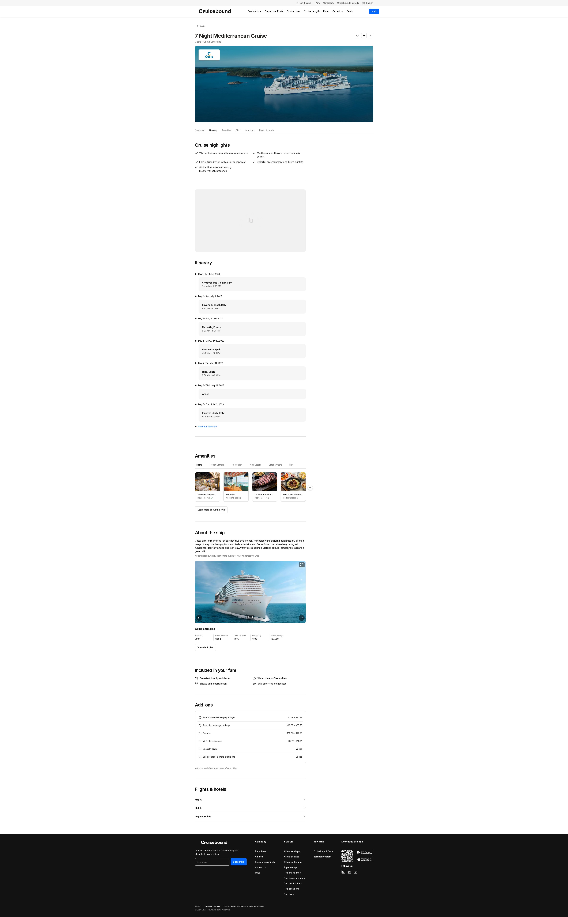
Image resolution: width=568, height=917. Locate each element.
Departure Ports (274, 11)
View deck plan (206, 647)
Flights (198, 799)
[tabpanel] (250, 487)
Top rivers (289, 894)
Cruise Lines (293, 11)
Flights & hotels (266, 130)
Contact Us (261, 867)
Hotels (198, 808)
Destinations (254, 11)
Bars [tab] (291, 464)
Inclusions (250, 130)
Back (202, 26)
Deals (349, 11)
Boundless (260, 851)
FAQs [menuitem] (317, 3)
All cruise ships (292, 851)
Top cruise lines (292, 872)
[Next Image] (302, 618)
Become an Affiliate (265, 862)
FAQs (257, 872)
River (326, 11)
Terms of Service (213, 906)
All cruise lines (291, 856)
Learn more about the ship (211, 509)
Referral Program (322, 856)
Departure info (203, 816)
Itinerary (213, 130)
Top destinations (293, 883)
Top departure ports (294, 878)
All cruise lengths (293, 862)
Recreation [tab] (237, 464)
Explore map (290, 867)
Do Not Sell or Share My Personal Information (244, 906)
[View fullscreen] (302, 564)
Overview (199, 130)
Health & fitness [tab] (217, 464)
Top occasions (291, 888)
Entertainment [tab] (275, 464)
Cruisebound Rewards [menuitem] (348, 3)
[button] (357, 35)
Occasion (337, 11)
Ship (238, 130)
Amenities (226, 130)
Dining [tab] (199, 464)
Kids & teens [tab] (255, 464)
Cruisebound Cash (323, 851)
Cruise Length (312, 11)
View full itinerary (207, 426)
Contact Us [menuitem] (328, 3)
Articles (259, 856)
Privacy (198, 906)
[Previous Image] (199, 618)
